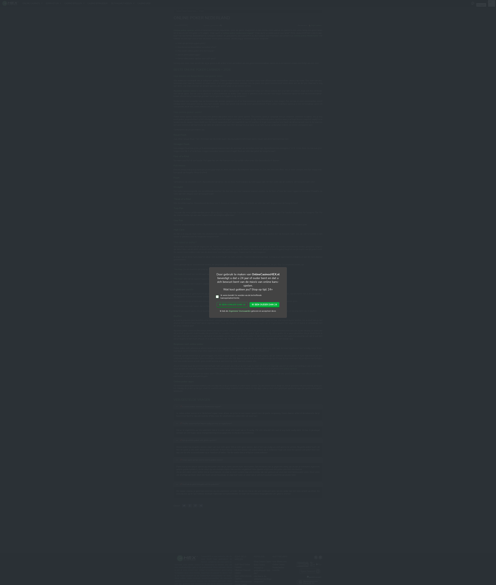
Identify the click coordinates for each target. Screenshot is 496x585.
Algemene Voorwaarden (240, 311)
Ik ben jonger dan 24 (232, 304)
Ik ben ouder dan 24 (264, 304)
